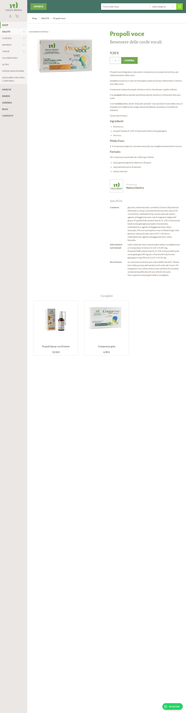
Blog (5, 109)
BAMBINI (6, 44)
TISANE (6, 51)
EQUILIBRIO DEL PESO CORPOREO (13, 79)
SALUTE (6, 31)
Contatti (7, 115)
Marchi (6, 89)
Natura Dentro (14, 6)
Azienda (7, 102)
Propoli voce (59, 18)
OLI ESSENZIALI (10, 58)
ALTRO (5, 64)
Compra (129, 60)
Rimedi (6, 96)
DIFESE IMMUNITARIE (13, 71)
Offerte (38, 6)
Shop (5, 25)
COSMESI (7, 38)
